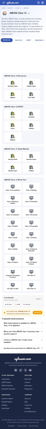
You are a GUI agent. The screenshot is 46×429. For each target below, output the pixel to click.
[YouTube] (30, 370)
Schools (27, 382)
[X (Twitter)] (25, 370)
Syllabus (4, 405)
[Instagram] (20, 370)
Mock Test (18, 40)
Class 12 (18, 8)
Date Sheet (5, 408)
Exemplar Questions (8, 389)
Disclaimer (11, 426)
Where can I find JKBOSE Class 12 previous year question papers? (21, 333)
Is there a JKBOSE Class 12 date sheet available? (18, 341)
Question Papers (7, 398)
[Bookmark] (28, 13)
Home (3, 8)
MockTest (28, 379)
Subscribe (37, 312)
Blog (26, 402)
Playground (28, 389)
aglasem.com (12, 2)
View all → (39, 299)
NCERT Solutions (7, 385)
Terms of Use (22, 426)
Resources (6, 40)
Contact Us (28, 405)
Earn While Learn (30, 411)
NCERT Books (6, 382)
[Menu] (4, 3)
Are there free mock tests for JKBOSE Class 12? (22, 348)
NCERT (28, 40)
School (10, 8)
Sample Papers (7, 402)
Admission (28, 385)
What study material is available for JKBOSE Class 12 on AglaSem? (20, 324)
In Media (27, 408)
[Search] (38, 2)
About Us (28, 398)
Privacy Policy (33, 426)
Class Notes (6, 379)
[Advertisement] (23, 57)
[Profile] (42, 2)
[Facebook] (16, 370)
